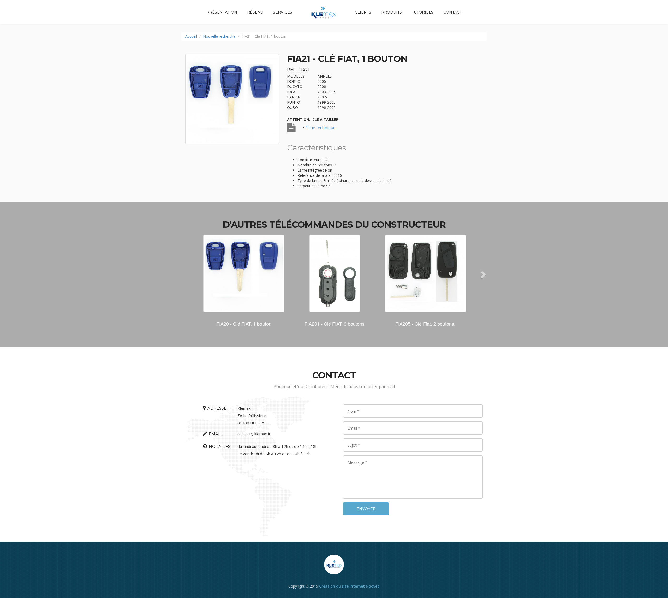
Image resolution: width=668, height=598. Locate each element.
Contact (452, 12)
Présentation (221, 12)
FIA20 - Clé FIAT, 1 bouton (243, 323)
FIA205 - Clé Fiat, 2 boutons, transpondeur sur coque (425, 326)
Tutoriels (422, 12)
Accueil (191, 36)
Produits (391, 12)
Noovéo (373, 586)
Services (282, 12)
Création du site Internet (342, 586)
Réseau (255, 12)
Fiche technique (320, 128)
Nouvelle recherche (219, 36)
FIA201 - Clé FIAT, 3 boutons (335, 323)
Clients (363, 12)
